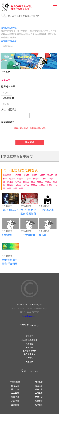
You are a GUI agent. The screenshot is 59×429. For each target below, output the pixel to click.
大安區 (26, 175)
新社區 (10, 182)
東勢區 (26, 182)
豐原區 (48, 182)
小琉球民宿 (15, 382)
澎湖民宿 (39, 390)
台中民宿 (6, 72)
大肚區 (28, 179)
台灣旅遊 (39, 401)
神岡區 (36, 179)
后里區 (40, 182)
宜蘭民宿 (15, 405)
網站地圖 (29, 348)
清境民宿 (39, 386)
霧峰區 (10, 185)
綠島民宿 (15, 397)
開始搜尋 (29, 142)
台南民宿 (15, 386)
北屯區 (50, 185)
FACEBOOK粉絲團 (29, 340)
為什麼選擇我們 (29, 351)
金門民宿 (39, 393)
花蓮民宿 (15, 401)
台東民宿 (15, 393)
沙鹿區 (20, 179)
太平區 (26, 185)
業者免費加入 (29, 354)
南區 (9, 188)
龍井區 (12, 179)
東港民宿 (39, 397)
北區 (33, 182)
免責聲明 (29, 362)
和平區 (18, 182)
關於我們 (29, 336)
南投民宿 (39, 382)
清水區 (50, 175)
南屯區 (34, 185)
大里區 (18, 185)
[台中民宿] (29, 61)
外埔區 (34, 175)
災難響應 (29, 344)
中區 (21, 188)
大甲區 (42, 175)
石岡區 (18, 175)
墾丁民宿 (15, 390)
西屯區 (42, 185)
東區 (15, 188)
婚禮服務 (39, 405)
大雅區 (44, 179)
